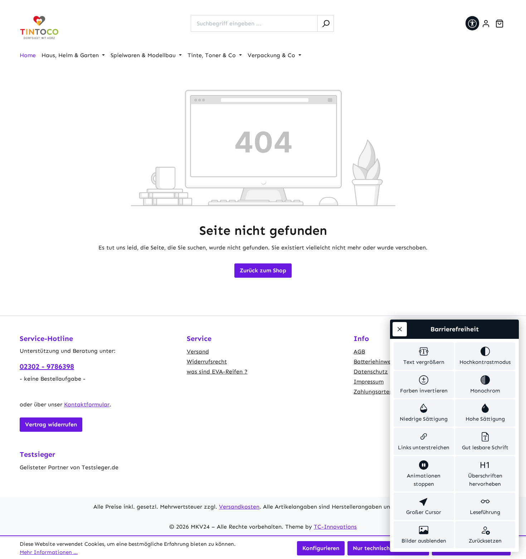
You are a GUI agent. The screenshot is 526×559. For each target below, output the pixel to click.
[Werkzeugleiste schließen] (400, 329)
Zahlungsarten (373, 391)
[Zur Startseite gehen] (39, 28)
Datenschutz (371, 371)
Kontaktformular (86, 404)
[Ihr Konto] (486, 23)
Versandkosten (239, 506)
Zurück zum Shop (263, 270)
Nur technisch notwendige (388, 548)
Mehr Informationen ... (49, 552)
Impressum (369, 381)
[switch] (424, 356)
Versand (198, 351)
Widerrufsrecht (207, 361)
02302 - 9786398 (47, 366)
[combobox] (254, 23)
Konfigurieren (320, 548)
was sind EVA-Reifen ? (217, 371)
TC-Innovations (335, 526)
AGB (359, 351)
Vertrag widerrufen (51, 424)
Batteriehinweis (374, 361)
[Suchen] (325, 23)
